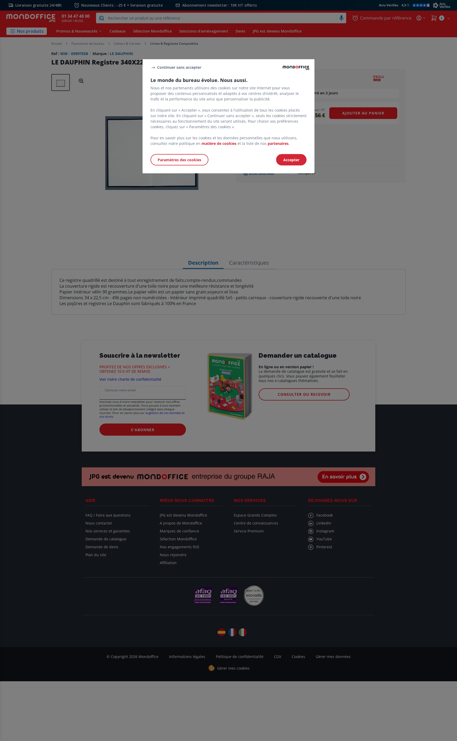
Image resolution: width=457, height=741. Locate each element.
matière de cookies (219, 143)
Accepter (291, 159)
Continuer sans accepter (179, 67)
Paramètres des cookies (179, 159)
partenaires (278, 143)
